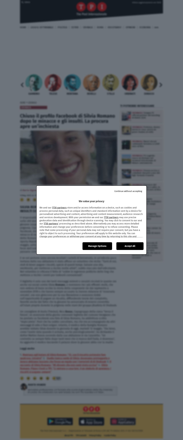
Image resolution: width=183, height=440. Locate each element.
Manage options (97, 246)
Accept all (130, 246)
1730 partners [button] (59, 207)
